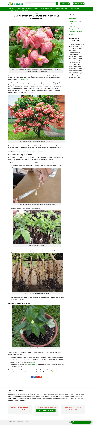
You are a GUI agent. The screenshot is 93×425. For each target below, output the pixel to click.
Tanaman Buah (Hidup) (62, 8)
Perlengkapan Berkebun (75, 29)
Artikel (36, 13)
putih (55, 84)
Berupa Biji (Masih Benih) (75, 18)
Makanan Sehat (24, 10)
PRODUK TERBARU (22, 8)
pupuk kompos (31, 364)
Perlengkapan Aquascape (75, 31)
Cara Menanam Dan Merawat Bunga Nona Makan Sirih (28, 151)
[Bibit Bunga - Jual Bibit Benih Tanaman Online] (15, 4)
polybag (21, 162)
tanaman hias (24, 79)
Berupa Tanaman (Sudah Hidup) (75, 22)
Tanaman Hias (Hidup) (47, 8)
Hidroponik (72, 26)
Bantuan (11, 8)
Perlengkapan (13, 10)
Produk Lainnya (73, 34)
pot (15, 162)
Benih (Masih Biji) (33, 8)
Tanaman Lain (75, 8)
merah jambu (32, 84)
